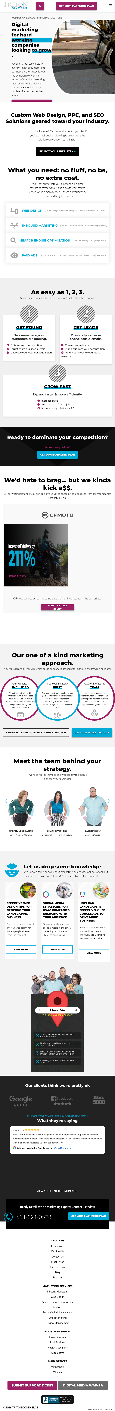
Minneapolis (57, 1366)
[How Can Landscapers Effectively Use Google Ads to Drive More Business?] (94, 891)
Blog (57, 1272)
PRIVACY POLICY (104, 1409)
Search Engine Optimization (57, 1302)
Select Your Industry (56, 151)
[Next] (108, 801)
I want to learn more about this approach (36, 732)
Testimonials (57, 1246)
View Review (61, 1148)
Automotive (57, 1352)
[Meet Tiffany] (22, 825)
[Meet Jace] (94, 825)
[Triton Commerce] (15, 8)
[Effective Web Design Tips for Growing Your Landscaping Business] (21, 891)
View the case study (57, 607)
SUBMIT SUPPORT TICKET (32, 1385)
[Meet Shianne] (58, 825)
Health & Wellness (57, 1347)
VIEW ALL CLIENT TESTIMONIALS (56, 1191)
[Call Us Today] (40, 6)
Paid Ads (57, 1307)
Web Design (57, 1296)
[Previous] (6, 801)
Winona (57, 1372)
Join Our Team (57, 1267)
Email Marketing (58, 1317)
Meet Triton (57, 1261)
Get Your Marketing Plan (76, 5)
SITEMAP (90, 1409)
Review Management (57, 1322)
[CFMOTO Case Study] (57, 558)
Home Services (57, 1337)
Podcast (57, 1277)
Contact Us (58, 1256)
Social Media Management (57, 1312)
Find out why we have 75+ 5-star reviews (57, 1116)
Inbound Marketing (57, 1291)
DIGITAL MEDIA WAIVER (83, 1385)
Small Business (57, 1342)
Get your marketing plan (57, 454)
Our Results (57, 1251)
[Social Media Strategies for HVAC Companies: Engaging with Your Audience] (57, 891)
